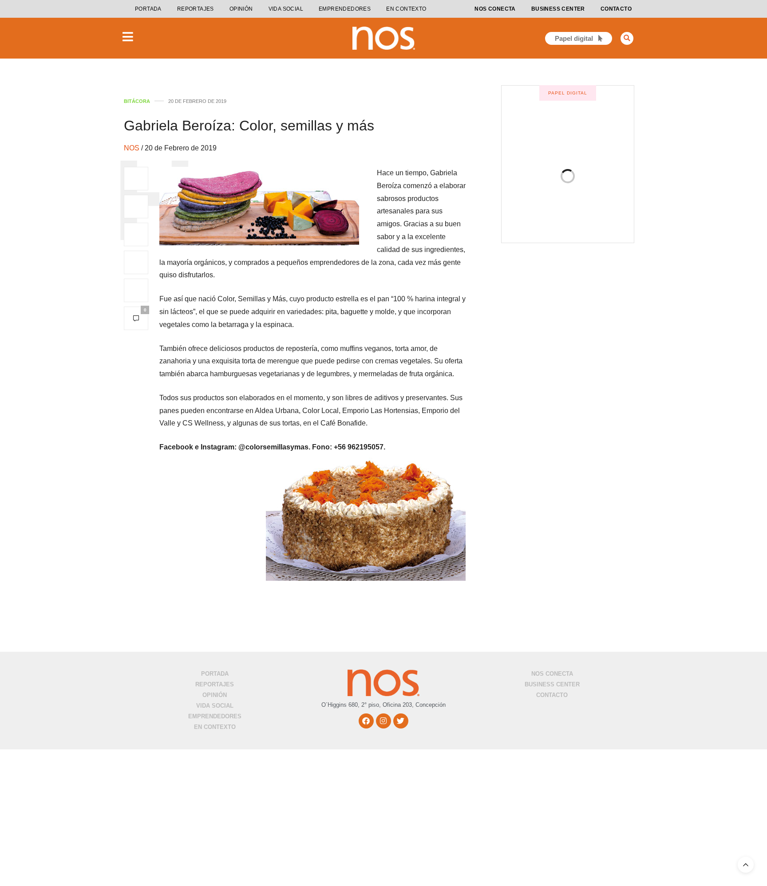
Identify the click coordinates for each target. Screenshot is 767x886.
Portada (148, 9)
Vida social (286, 9)
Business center (558, 9)
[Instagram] (383, 720)
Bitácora (137, 101)
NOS (132, 148)
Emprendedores (345, 9)
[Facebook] (366, 720)
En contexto (406, 9)
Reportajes (195, 9)
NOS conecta (494, 9)
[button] (627, 38)
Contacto (616, 9)
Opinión (241, 9)
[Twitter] (400, 720)
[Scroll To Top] (746, 865)
